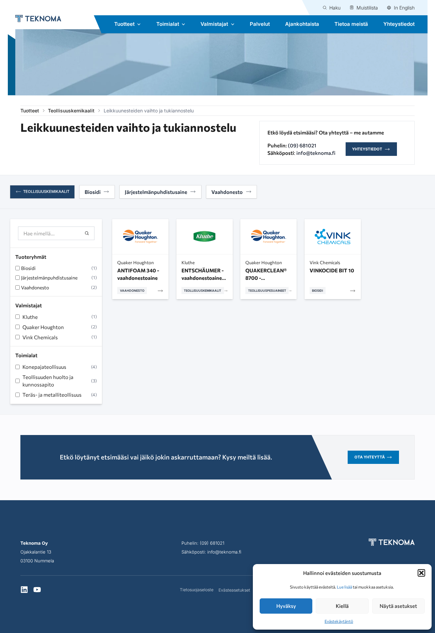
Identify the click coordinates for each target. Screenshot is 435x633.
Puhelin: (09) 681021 (202, 543)
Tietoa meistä (351, 24)
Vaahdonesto (227, 192)
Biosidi (93, 192)
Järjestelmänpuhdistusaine (156, 192)
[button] (421, 572)
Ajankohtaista (302, 24)
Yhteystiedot (399, 24)
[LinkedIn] (24, 590)
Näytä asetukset (398, 606)
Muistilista (367, 8)
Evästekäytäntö (339, 621)
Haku (335, 8)
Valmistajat (214, 24)
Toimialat (167, 24)
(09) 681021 (302, 145)
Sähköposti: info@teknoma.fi (211, 552)
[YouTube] (37, 590)
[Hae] (87, 233)
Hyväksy (286, 606)
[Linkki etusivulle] (35, 18)
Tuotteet (124, 24)
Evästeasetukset (234, 590)
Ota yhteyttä (369, 457)
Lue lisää (344, 586)
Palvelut (260, 24)
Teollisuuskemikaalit (71, 110)
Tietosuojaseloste (196, 589)
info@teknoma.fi (315, 153)
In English (404, 8)
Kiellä (342, 606)
